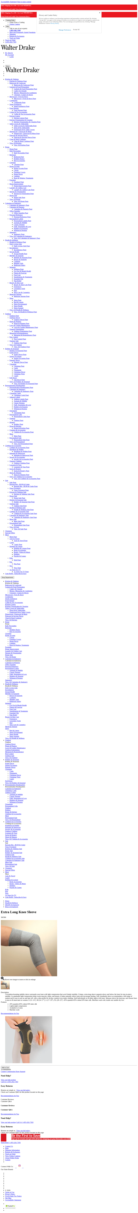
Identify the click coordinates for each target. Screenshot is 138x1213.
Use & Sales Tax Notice (13, 1196)
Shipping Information (12, 1150)
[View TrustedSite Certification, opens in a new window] (10, 1208)
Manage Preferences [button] (65, 30)
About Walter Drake (12, 1158)
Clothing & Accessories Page (19, 447)
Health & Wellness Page (17, 242)
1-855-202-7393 (15, 30)
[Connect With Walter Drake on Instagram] (19, 1167)
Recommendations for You (10, 1013)
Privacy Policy (10, 1194)
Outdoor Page (14, 316)
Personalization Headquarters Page (21, 387)
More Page (13, 537)
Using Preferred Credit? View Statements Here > (15, 16)
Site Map (8, 1198)
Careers (7, 1160)
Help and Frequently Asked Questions (22, 32)
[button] (76, 29)
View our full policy (23, 1090)
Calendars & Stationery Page (19, 205)
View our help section (8, 1080)
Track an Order (14, 38)
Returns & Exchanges (16, 36)
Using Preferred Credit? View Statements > (14, 9)
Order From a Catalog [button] (16, 22)
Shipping (12, 34)
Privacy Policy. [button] (54, 23)
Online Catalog (14, 24)
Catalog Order (10, 20)
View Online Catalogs (12, 1156)
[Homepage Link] (18, 49)
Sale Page (12, 482)
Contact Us (9, 1146)
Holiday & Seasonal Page (18, 351)
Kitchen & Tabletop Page (18, 81)
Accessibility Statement (9, 2)
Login (11, 57)
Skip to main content (24, 2)
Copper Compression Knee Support (13, 1071)
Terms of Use (9, 1192)
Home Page (13, 149)
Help (7, 26)
